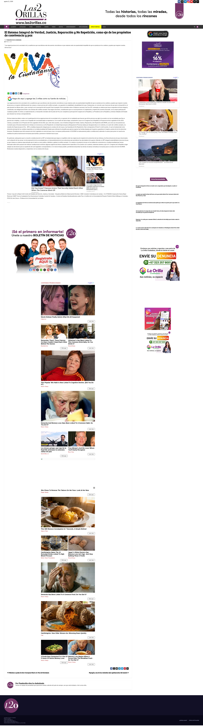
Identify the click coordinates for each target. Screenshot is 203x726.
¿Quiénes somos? (183, 720)
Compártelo (26, 93)
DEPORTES (38, 26)
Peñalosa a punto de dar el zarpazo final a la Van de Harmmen (28, 673)
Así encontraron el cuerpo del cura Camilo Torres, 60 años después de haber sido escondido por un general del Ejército (155, 211)
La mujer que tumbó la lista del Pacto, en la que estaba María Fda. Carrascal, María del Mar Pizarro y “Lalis (157, 194)
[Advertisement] (68, 214)
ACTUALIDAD (23, 26)
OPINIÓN (46, 26)
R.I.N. (104, 26)
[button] (194, 27)
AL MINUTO (13, 26)
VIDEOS (53, 26)
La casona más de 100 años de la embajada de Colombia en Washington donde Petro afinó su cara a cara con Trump (157, 228)
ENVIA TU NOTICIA (95, 26)
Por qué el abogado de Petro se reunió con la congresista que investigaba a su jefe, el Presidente (156, 186)
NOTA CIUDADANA (83, 26)
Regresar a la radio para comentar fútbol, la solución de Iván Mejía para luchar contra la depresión (157, 219)
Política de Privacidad (194, 720)
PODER (31, 26)
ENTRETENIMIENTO (70, 26)
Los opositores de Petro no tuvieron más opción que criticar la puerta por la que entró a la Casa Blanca (157, 203)
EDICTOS (61, 26)
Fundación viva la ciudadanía (14, 39)
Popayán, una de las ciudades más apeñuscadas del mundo (108, 673)
